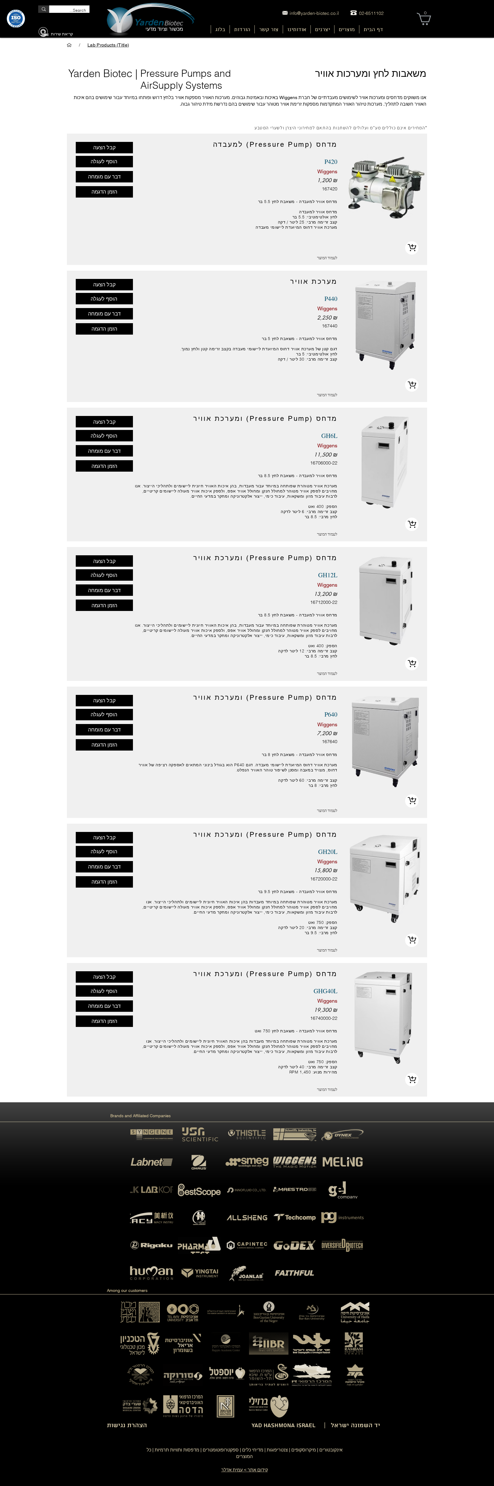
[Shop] (412, 248)
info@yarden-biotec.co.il (314, 13)
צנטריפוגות (277, 1449)
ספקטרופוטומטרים (221, 1449)
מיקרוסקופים (303, 1449)
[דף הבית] (69, 45)
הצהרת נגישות (127, 1425)
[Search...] (43, 9)
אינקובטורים (330, 1449)
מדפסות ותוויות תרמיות (177, 1449)
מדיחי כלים (252, 1449)
